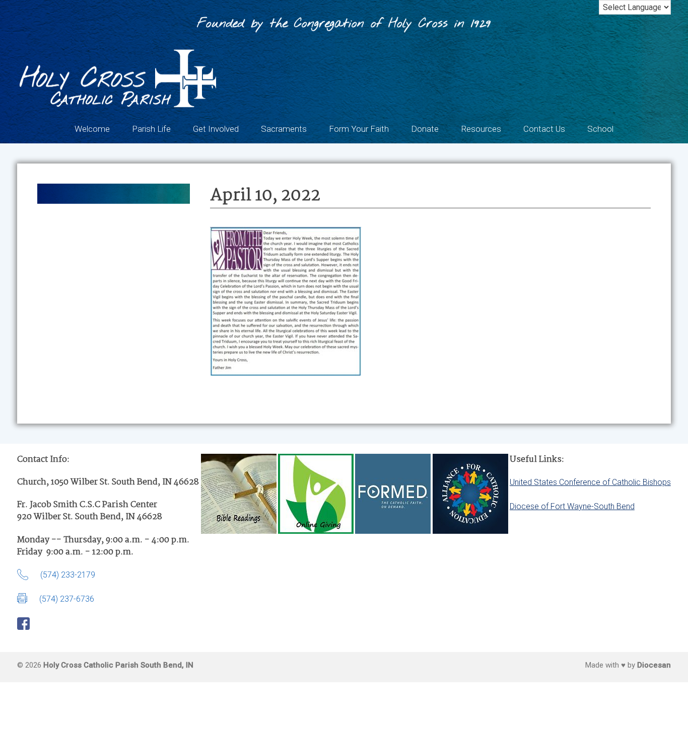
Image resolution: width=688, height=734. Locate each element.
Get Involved (216, 129)
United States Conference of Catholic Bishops (590, 482)
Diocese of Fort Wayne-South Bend (572, 506)
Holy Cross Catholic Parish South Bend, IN (118, 665)
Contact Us (544, 129)
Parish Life (151, 129)
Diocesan (654, 665)
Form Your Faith (359, 129)
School (600, 129)
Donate (425, 129)
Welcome (92, 129)
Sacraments (284, 129)
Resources (481, 129)
